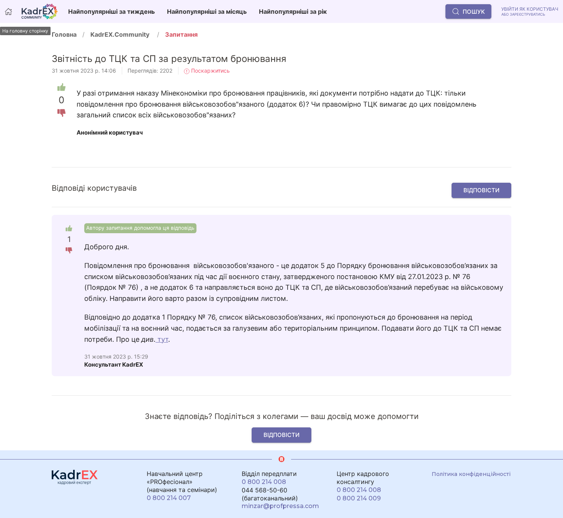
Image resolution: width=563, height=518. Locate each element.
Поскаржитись (210, 70)
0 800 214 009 (359, 498)
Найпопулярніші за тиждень (111, 11)
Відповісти (481, 190)
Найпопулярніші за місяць (207, 11)
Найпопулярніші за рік (293, 11)
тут (161, 339)
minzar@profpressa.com (280, 506)
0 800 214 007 (169, 498)
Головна (64, 34)
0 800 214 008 (264, 482)
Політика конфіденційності (471, 474)
